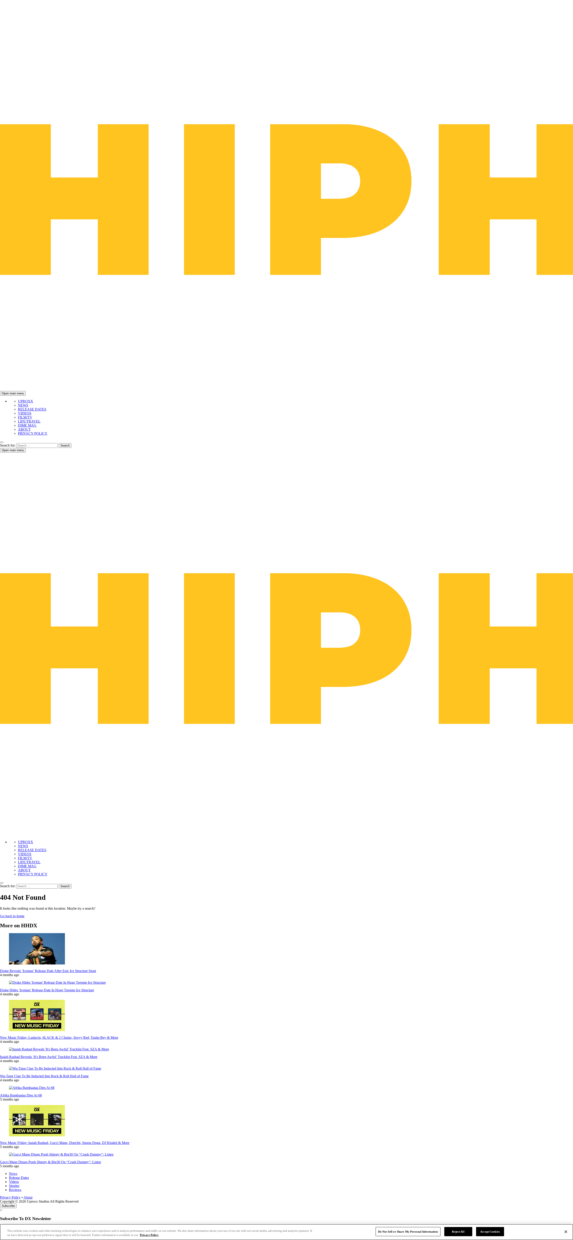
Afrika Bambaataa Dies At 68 (21, 1095)
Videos (14, 1182)
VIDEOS (24, 413)
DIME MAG (27, 425)
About (28, 1197)
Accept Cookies (490, 1231)
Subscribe (8, 1206)
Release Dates (19, 1178)
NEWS (23, 405)
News (13, 1174)
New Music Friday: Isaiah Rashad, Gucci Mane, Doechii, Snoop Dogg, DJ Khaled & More (64, 1143)
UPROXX (25, 401)
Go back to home (12, 916)
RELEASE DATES (32, 409)
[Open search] (2, 442)
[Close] (566, 1232)
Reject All (458, 1231)
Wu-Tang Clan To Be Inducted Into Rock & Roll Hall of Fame (44, 1076)
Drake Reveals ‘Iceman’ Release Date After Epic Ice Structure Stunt (48, 971)
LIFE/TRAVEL (29, 421)
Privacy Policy (10, 1197)
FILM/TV (25, 417)
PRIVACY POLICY (32, 433)
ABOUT (24, 429)
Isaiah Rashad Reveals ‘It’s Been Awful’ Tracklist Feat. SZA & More (48, 1057)
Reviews (15, 1190)
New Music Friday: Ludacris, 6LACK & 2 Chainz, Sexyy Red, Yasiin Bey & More (59, 1037)
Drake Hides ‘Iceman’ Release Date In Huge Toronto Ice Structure (47, 990)
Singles (14, 1186)
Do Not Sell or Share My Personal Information (408, 1231)
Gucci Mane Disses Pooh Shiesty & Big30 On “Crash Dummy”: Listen (50, 1162)
